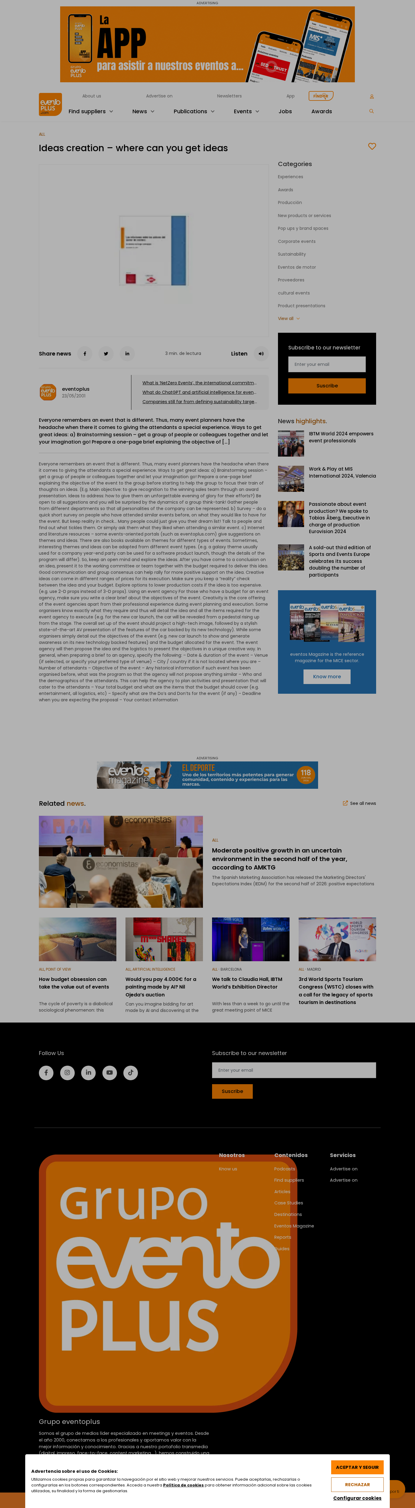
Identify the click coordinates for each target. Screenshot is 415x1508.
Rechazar (357, 1485)
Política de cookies (183, 1485)
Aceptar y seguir (357, 1467)
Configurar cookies (357, 1498)
